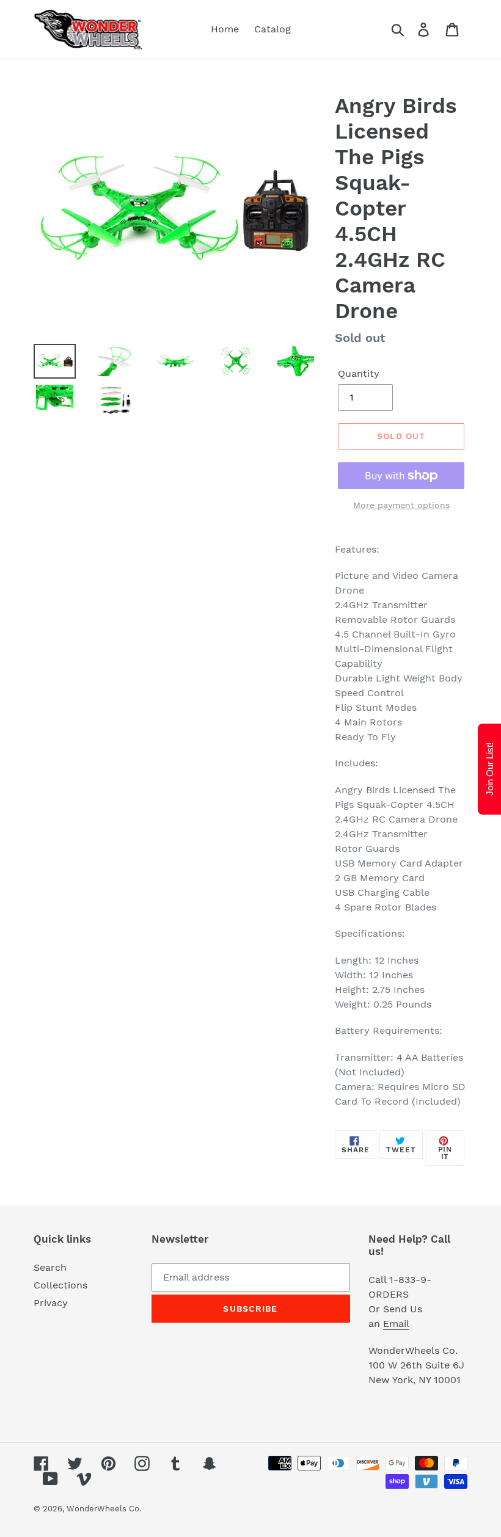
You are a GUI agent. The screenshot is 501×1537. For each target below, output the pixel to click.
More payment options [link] (401, 505)
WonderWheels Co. (104, 1508)
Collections (60, 1285)
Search (50, 1267)
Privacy (51, 1303)
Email (396, 1323)
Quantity (358, 373)
